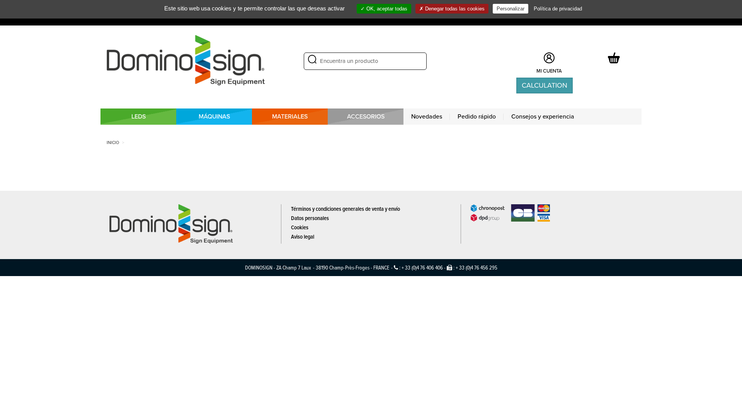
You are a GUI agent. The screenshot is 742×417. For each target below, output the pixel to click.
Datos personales (310, 218)
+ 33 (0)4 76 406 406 (422, 267)
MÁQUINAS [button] (214, 116)
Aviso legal (302, 236)
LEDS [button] (138, 116)
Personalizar (510, 9)
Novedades (426, 116)
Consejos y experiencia (542, 116)
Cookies (299, 227)
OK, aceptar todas (386, 9)
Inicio (113, 142)
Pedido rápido (477, 116)
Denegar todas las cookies (454, 9)
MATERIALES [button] (290, 116)
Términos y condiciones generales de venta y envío (345, 209)
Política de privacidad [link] (558, 9)
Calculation (544, 85)
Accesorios (366, 116)
